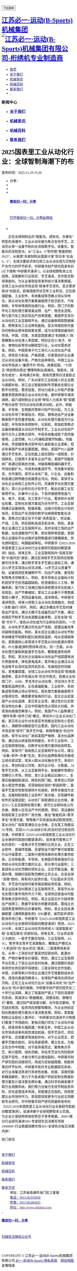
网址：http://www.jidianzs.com (30, 1207)
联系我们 (16, 89)
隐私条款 (50, 1260)
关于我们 (16, 74)
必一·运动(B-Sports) (30, 1260)
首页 (13, 69)
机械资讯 (16, 79)
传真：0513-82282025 (25, 1202)
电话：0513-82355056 (25, 1197)
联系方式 (8, 1187)
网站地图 (67, 1260)
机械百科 (16, 84)
